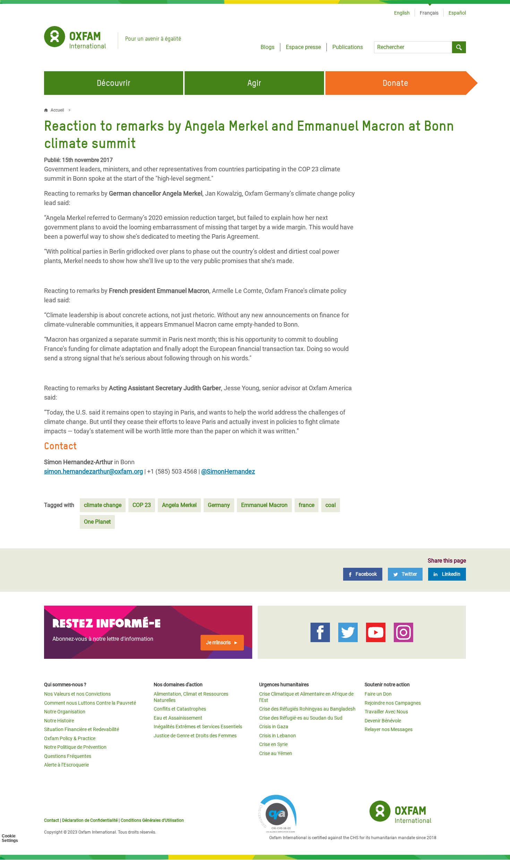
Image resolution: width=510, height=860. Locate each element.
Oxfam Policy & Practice (69, 738)
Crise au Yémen (275, 753)
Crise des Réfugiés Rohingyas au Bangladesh (307, 709)
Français (429, 13)
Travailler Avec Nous (386, 711)
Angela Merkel (179, 505)
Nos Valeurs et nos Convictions (77, 694)
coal (330, 505)
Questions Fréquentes (67, 756)
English (402, 13)
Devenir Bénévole (383, 720)
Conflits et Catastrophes (180, 709)
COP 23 (142, 505)
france (306, 505)
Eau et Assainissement (178, 718)
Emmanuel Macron (264, 505)
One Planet (97, 521)
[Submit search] (459, 47)
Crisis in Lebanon (277, 735)
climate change (102, 505)
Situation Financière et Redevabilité (81, 729)
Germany (219, 505)
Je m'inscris (218, 642)
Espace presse (303, 47)
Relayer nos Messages (389, 729)
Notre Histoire (59, 720)
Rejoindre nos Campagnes (393, 703)
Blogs (267, 47)
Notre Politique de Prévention (75, 747)
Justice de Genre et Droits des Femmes (195, 735)
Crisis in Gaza (273, 726)
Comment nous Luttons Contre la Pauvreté (90, 703)
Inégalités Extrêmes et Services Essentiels (198, 726)
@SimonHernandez (228, 471)
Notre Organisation (64, 711)
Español (457, 13)
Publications (347, 47)
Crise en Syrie (273, 744)
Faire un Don (378, 694)
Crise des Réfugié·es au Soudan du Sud (300, 718)
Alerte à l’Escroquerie (66, 765)
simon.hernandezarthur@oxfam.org (93, 471)
